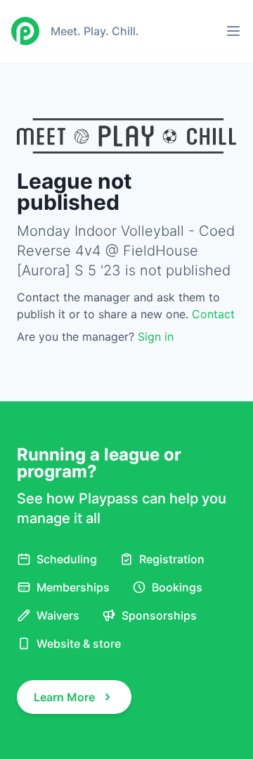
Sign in (156, 337)
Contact (213, 314)
